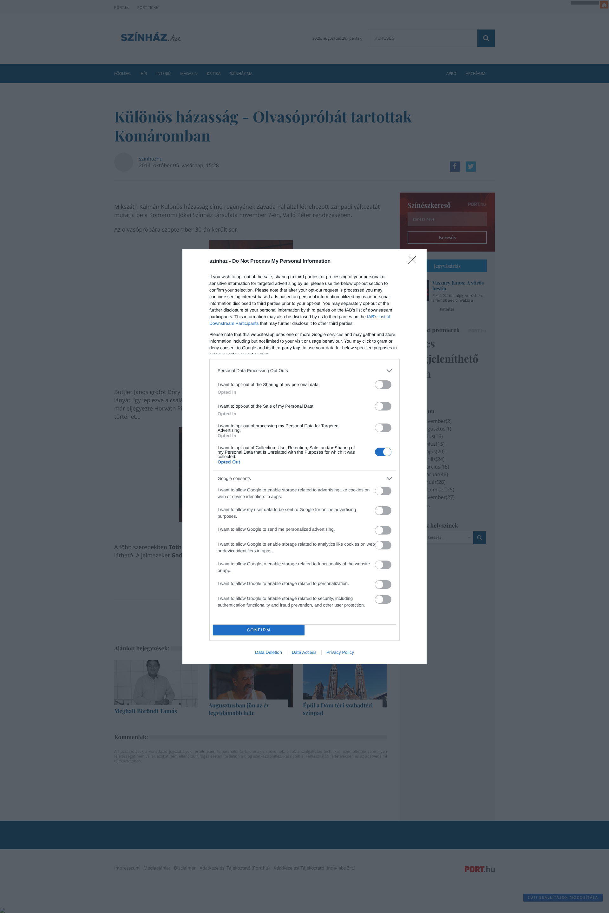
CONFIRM (259, 629)
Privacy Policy (340, 652)
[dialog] (304, 456)
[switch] (383, 384)
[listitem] (304, 370)
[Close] (414, 262)
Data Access (304, 652)
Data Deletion (268, 652)
